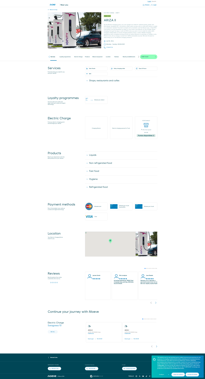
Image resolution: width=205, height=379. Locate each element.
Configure (161, 374)
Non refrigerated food (100, 163)
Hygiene (93, 179)
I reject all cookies (177, 374)
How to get (91, 338)
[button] (110, 241)
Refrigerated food (98, 187)
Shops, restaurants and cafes (104, 81)
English (149, 1)
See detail (99, 338)
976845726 (91, 333)
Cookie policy (160, 365)
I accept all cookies (192, 374)
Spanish (154, 1)
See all (53, 331)
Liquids (92, 155)
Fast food (94, 171)
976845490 (128, 333)
